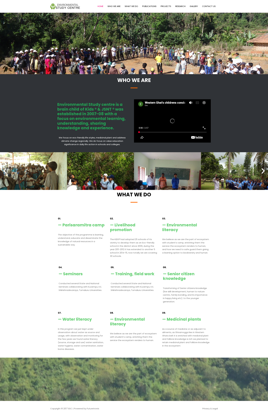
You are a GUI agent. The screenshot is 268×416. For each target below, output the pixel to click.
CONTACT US (209, 6)
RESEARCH (180, 6)
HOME (100, 6)
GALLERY (194, 6)
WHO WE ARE (113, 6)
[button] (4, 171)
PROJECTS (166, 6)
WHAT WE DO (131, 6)
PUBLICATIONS (149, 6)
